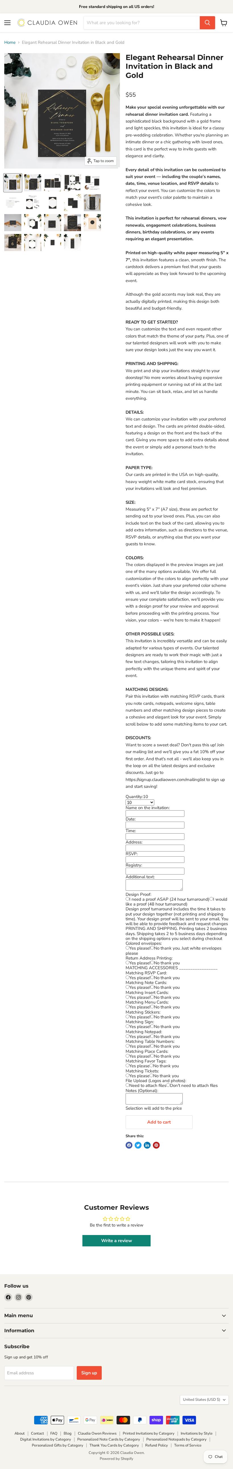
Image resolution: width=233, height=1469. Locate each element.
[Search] (207, 22)
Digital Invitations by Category (45, 1439)
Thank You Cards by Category (114, 1445)
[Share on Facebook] (129, 1145)
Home (10, 42)
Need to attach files (147, 1085)
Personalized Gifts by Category (57, 1445)
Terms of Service (187, 1445)
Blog (68, 1433)
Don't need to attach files (194, 1085)
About (19, 1433)
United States (201, 1399)
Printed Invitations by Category (148, 1433)
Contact (37, 1433)
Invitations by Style (197, 1433)
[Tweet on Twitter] (138, 1145)
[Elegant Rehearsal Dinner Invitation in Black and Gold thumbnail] (13, 183)
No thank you (167, 963)
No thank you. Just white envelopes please (173, 950)
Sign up (89, 1373)
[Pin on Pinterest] (156, 1145)
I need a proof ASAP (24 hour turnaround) (169, 899)
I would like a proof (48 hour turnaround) (176, 901)
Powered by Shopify (116, 1458)
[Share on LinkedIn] (147, 1145)
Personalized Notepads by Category (176, 1439)
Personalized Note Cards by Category (108, 1439)
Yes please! (139, 948)
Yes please (139, 1066)
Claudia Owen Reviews (97, 1433)
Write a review (116, 1241)
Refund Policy (156, 1445)
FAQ (53, 1433)
